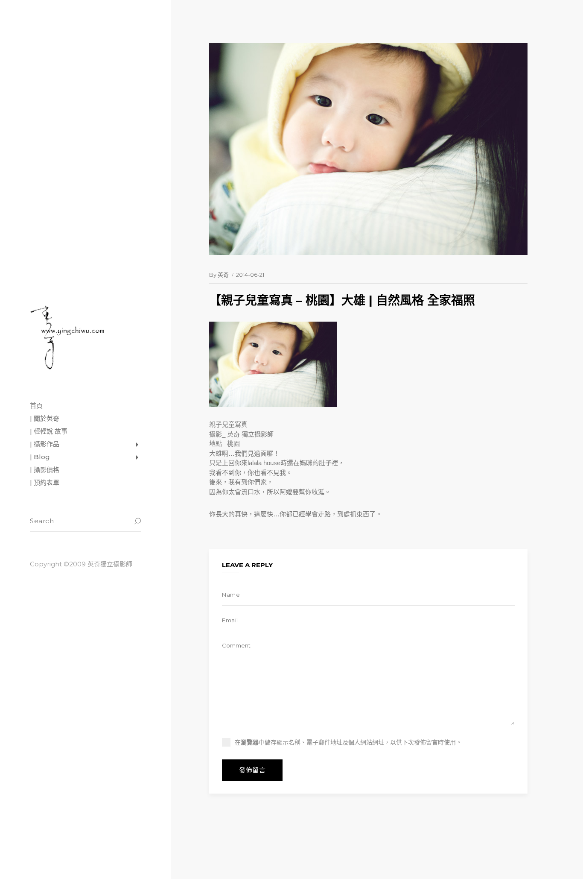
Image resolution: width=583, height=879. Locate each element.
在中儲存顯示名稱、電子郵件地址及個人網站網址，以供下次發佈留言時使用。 (348, 742)
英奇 (223, 274)
